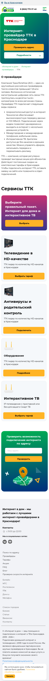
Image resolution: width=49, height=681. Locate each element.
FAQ (5, 567)
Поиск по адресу (11, 552)
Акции (6, 563)
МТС (5, 583)
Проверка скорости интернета (18, 574)
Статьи (6, 614)
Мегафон (7, 598)
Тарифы (6, 560)
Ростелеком (8, 587)
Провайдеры (9, 556)
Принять (9, 676)
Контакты (7, 622)
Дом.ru (6, 594)
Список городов (11, 607)
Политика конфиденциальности (18, 661)
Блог (5, 570)
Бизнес (6, 611)
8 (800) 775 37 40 (28, 9)
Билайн (6, 580)
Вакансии (7, 618)
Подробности (24, 55)
